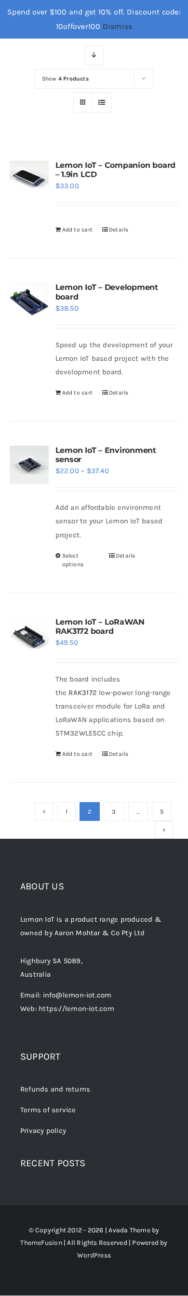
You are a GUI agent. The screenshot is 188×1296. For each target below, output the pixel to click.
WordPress (94, 1255)
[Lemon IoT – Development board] (29, 302)
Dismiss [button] (118, 26)
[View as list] (102, 102)
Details (119, 229)
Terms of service (48, 1109)
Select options (73, 560)
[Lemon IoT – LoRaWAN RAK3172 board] (29, 636)
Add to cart (77, 229)
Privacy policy (43, 1130)
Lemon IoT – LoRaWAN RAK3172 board (100, 626)
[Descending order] (94, 55)
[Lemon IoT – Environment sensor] (29, 465)
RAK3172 (82, 692)
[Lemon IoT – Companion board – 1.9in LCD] (29, 180)
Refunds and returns (55, 1089)
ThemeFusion (41, 1243)
